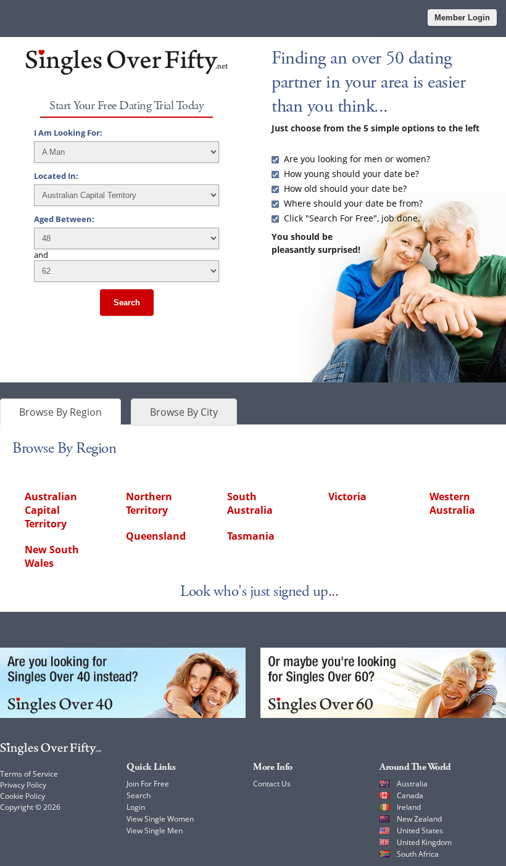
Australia (412, 783)
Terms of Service (29, 774)
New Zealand (419, 819)
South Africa (418, 854)
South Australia (250, 503)
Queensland (156, 536)
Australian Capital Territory (51, 510)
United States (420, 830)
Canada (410, 795)
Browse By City (184, 412)
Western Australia (452, 503)
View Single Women (160, 819)
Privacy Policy (23, 785)
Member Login (462, 17)
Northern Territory (149, 503)
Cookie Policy (22, 796)
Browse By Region (60, 412)
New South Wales (52, 556)
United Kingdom (424, 842)
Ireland (409, 807)
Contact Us (272, 783)
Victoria (347, 496)
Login (135, 807)
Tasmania (251, 536)
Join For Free (147, 783)
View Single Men (154, 830)
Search (127, 302)
